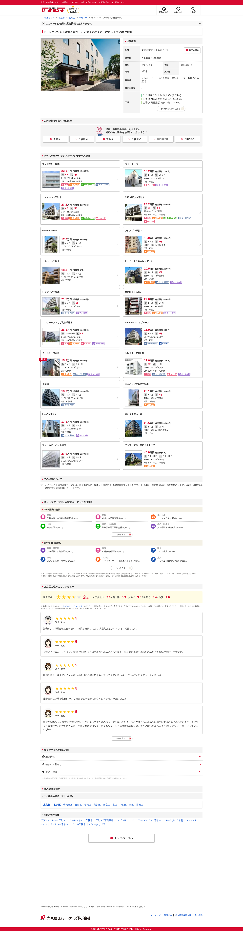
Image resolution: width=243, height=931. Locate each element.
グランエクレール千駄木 (53, 820)
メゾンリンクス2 (126, 820)
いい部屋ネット (47, 18)
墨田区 (139, 805)
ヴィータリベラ (97, 824)
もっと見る (120, 738)
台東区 (87, 805)
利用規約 (168, 915)
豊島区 (109, 139)
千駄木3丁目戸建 (105, 820)
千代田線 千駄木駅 (152, 95)
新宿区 (106, 805)
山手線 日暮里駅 (151, 102)
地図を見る (194, 50)
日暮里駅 (189, 139)
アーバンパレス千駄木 (149, 820)
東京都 (62, 18)
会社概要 (198, 915)
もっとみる (120, 534)
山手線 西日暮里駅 (152, 99)
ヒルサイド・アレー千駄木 (54, 824)
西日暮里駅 (162, 139)
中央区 (123, 805)
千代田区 (83, 139)
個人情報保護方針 (183, 915)
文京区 (72, 18)
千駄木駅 (83, 18)
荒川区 (97, 805)
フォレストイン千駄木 (81, 820)
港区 (131, 805)
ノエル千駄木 (79, 824)
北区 (115, 805)
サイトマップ (154, 915)
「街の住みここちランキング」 (72, 606)
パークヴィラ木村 (174, 820)
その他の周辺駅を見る (170, 108)
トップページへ (123, 838)
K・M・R (191, 820)
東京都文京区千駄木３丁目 (155, 50)
